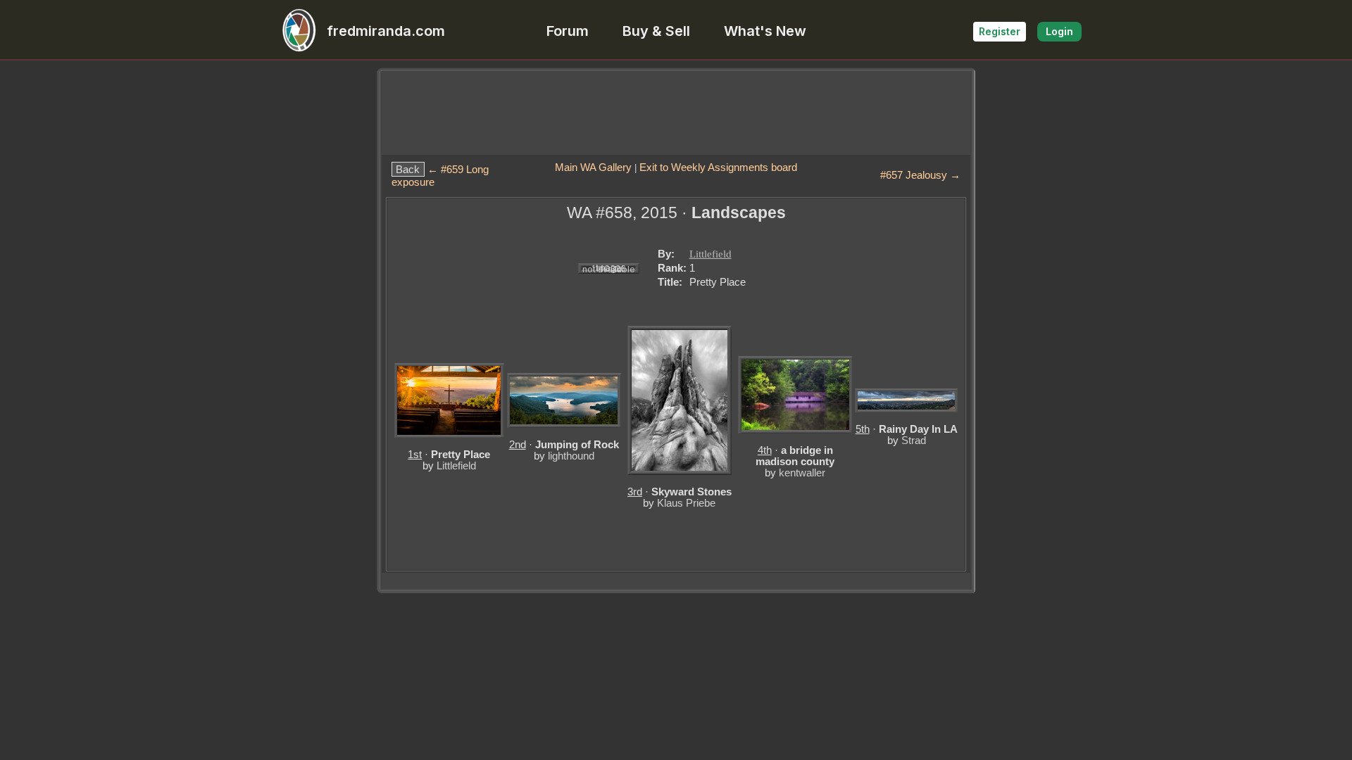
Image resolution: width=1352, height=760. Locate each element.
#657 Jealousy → (920, 175)
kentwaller (802, 473)
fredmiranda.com (386, 31)
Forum (567, 31)
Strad (913, 440)
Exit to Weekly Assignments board (718, 167)
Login (1059, 31)
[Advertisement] (676, 112)
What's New (765, 31)
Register (999, 31)
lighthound (571, 456)
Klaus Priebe (686, 503)
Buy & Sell (656, 31)
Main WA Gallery (593, 167)
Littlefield (710, 254)
